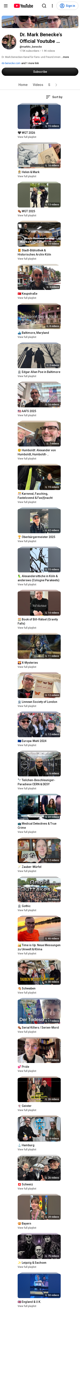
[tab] (23, 85)
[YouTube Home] (23, 6)
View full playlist (27, 137)
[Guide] (5, 5)
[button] (56, 85)
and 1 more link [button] (30, 63)
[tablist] (40, 85)
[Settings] (52, 5)
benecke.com (13, 63)
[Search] (44, 5)
